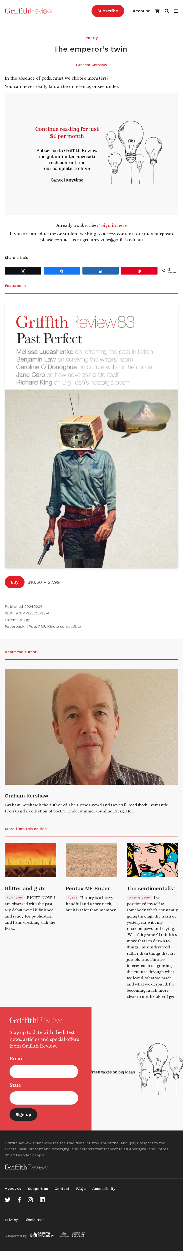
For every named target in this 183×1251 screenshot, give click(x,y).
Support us (38, 1188)
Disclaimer (34, 1219)
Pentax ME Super (88, 888)
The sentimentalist (151, 888)
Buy (15, 582)
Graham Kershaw (91, 65)
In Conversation (140, 897)
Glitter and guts (26, 888)
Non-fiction (15, 897)
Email (17, 1058)
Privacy (11, 1219)
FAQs (81, 1188)
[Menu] (176, 11)
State (15, 1085)
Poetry (92, 37)
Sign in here (114, 225)
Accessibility (103, 1188)
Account (141, 10)
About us (13, 1188)
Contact (62, 1188)
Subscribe (107, 10)
